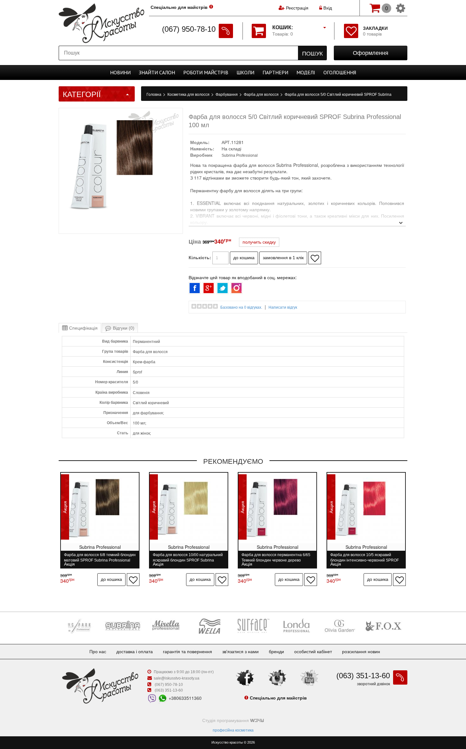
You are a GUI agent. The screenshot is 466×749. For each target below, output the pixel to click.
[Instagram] (277, 677)
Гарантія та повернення (187, 651)
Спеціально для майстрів (179, 7)
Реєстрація (297, 7)
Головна (154, 94)
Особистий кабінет (313, 651)
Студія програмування (226, 720)
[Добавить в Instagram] (236, 288)
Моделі (305, 72)
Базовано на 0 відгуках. (241, 307)
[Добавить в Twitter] (222, 288)
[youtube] (309, 677)
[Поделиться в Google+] (209, 288)
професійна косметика (233, 730)
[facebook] (245, 677)
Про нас (97, 651)
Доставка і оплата (134, 651)
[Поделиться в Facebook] (195, 288)
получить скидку (259, 242)
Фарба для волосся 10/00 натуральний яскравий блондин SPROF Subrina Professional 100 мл (188, 557)
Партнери (275, 72)
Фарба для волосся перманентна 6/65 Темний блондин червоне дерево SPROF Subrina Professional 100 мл (276, 557)
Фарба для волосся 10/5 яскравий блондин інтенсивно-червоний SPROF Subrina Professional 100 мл (364, 557)
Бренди (276, 651)
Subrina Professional (240, 155)
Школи (245, 72)
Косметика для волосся (188, 94)
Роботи (205, 72)
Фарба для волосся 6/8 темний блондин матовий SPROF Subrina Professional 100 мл (100, 557)
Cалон (157, 72)
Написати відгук (283, 307)
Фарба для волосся (262, 94)
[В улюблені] (314, 258)
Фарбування (227, 94)
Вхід (327, 7)
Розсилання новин (361, 651)
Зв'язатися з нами (240, 651)
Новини (120, 72)
